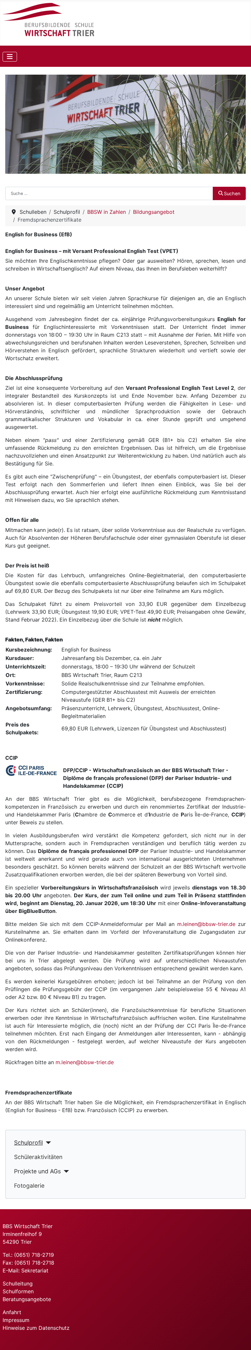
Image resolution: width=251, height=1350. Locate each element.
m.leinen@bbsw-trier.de (206, 924)
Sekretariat (34, 1270)
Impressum (16, 1320)
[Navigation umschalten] (10, 57)
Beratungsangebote (27, 1299)
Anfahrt (12, 1312)
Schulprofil (28, 1142)
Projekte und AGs (37, 1171)
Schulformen (18, 1291)
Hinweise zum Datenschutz (36, 1328)
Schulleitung (18, 1283)
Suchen (232, 193)
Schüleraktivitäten (38, 1156)
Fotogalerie (29, 1185)
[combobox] (109, 193)
